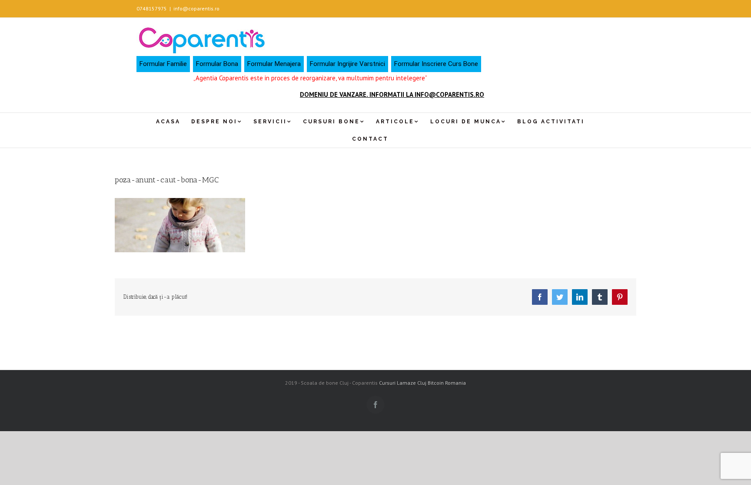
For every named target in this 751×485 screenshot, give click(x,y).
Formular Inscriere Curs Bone (436, 64)
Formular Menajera (274, 64)
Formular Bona (217, 64)
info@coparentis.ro (196, 8)
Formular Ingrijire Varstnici (347, 64)
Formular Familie (163, 64)
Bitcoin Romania (447, 382)
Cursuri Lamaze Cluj (402, 382)
